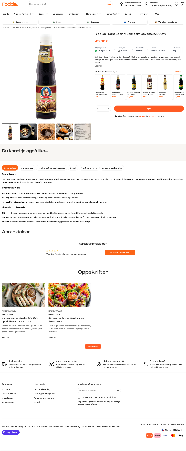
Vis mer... (179, 72)
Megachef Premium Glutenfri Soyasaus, (165, 93)
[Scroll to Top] (181, 437)
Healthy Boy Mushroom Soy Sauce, (117, 93)
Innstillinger (7, 398)
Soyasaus (33, 27)
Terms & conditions (106, 397)
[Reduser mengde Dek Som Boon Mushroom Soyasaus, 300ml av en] (98, 108)
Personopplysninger (149, 424)
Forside (6, 27)
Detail (73, 168)
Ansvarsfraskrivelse (112, 168)
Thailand (15, 27)
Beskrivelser (10, 168)
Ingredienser (27, 168)
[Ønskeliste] (176, 4)
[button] (182, 4)
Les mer (98, 66)
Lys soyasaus (45, 27)
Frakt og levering (89, 168)
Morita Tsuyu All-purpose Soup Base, (149, 93)
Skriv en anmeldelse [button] (119, 252)
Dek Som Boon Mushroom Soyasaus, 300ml (72, 27)
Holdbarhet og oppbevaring (51, 168)
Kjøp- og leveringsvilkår (45, 393)
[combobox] (70, 4)
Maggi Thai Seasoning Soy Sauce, (101, 93)
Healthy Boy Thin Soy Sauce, (133, 93)
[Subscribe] (118, 390)
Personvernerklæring (44, 398)
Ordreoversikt (9, 393)
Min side (6, 389)
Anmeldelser (8, 402)
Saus (24, 27)
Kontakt (38, 402)
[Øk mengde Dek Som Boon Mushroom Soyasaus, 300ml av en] (108, 108)
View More (93, 346)
